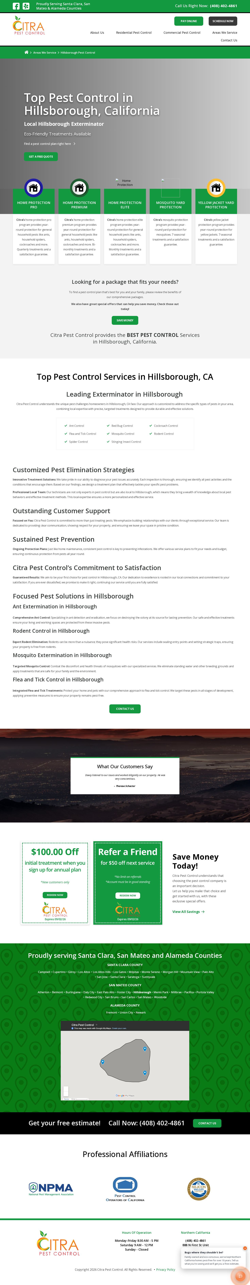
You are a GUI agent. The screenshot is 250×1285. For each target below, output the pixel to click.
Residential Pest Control (134, 32)
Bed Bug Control (122, 426)
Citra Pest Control (110, 1273)
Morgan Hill (170, 976)
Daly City (88, 996)
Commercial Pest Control (182, 32)
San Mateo (144, 1001)
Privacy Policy (165, 1273)
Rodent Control (164, 434)
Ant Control (76, 426)
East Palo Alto (105, 996)
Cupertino (59, 976)
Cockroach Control (166, 426)
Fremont (111, 1016)
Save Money (125, 320)
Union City (126, 1016)
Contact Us (229, 40)
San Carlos (128, 1001)
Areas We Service (224, 32)
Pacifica (189, 996)
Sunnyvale (148, 981)
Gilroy (72, 976)
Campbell (44, 976)
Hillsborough (142, 996)
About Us (97, 32)
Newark (141, 1016)
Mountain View (190, 976)
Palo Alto (208, 976)
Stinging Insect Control (126, 442)
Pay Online (189, 21)
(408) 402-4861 (223, 5)
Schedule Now (223, 21)
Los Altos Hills (102, 976)
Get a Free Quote (41, 156)
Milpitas (134, 976)
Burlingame (73, 996)
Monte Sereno (151, 976)
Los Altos (84, 976)
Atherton (43, 996)
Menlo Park (161, 996)
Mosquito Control (123, 434)
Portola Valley (205, 996)
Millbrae (176, 996)
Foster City (124, 996)
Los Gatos (119, 976)
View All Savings (186, 915)
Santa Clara (117, 981)
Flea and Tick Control (82, 434)
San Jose (102, 981)
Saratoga (133, 981)
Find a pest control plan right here (47, 144)
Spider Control (78, 442)
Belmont (57, 996)
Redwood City (93, 1001)
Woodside (160, 1001)
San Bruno (112, 1001)
